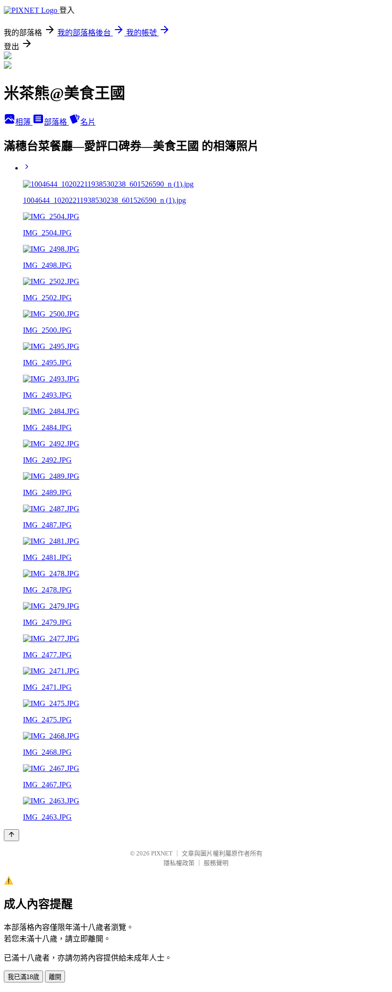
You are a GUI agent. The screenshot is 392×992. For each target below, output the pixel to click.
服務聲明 (216, 862)
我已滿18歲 (23, 977)
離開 (55, 977)
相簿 (24, 122)
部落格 (56, 122)
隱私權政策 (179, 862)
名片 (88, 122)
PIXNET (162, 853)
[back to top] (11, 835)
